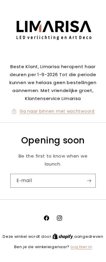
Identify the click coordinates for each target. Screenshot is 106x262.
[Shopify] (63, 236)
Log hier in (81, 247)
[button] (52, 111)
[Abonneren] (88, 181)
